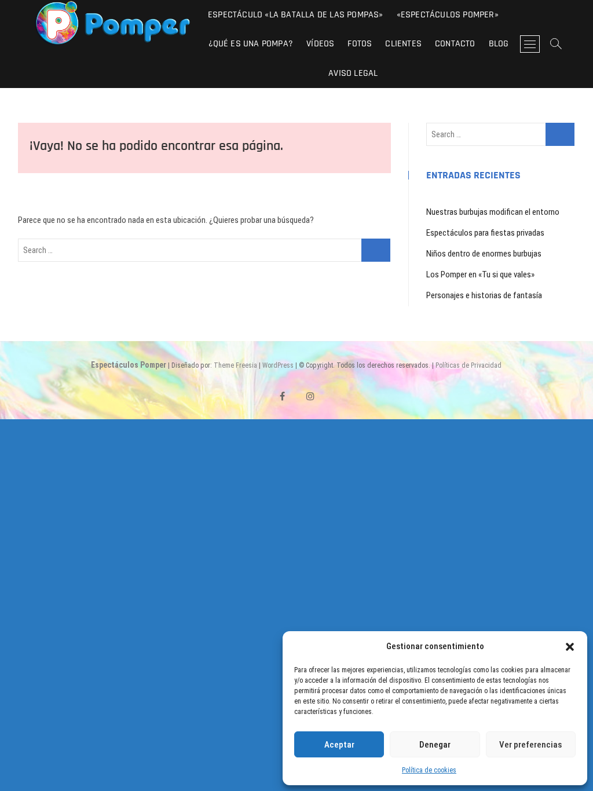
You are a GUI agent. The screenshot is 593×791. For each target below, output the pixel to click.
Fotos (359, 44)
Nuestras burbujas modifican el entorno (492, 212)
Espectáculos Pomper (128, 364)
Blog (499, 44)
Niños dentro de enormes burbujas (483, 253)
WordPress (278, 365)
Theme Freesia (235, 365)
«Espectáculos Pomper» (448, 15)
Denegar (435, 744)
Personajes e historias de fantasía (484, 295)
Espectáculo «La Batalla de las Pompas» (295, 15)
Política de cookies (429, 770)
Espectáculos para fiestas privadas (485, 233)
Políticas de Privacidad (468, 365)
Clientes (403, 44)
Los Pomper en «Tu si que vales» (480, 274)
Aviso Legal (353, 73)
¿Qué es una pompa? (251, 44)
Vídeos (320, 44)
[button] (570, 647)
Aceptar (339, 744)
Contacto (455, 44)
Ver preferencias (530, 744)
